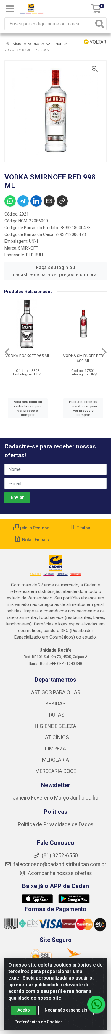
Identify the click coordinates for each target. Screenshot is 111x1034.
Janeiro (22, 798)
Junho (77, 798)
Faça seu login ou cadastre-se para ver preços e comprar (55, 271)
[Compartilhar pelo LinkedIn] (36, 201)
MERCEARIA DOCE (55, 771)
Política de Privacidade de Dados (56, 824)
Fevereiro (42, 798)
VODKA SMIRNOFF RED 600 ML (83, 358)
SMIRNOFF (28, 248)
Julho (92, 798)
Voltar (97, 42)
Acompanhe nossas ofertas (59, 873)
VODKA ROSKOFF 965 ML (27, 355)
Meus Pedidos (34, 527)
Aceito (23, 1010)
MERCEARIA (55, 760)
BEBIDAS (55, 704)
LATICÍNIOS (55, 737)
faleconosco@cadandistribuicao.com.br (59, 864)
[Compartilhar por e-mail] (49, 201)
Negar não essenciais (66, 1010)
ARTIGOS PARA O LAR (55, 692)
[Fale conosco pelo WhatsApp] (96, 1004)
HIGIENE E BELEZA (55, 726)
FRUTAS (55, 715)
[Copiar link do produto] (62, 201)
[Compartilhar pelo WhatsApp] (10, 201)
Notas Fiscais (35, 539)
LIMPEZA (55, 749)
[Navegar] (7, 352)
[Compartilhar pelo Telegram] (23, 201)
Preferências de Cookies (39, 1021)
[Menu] (9, 9)
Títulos (83, 527)
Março (62, 798)
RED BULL (35, 255)
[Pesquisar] (100, 24)
